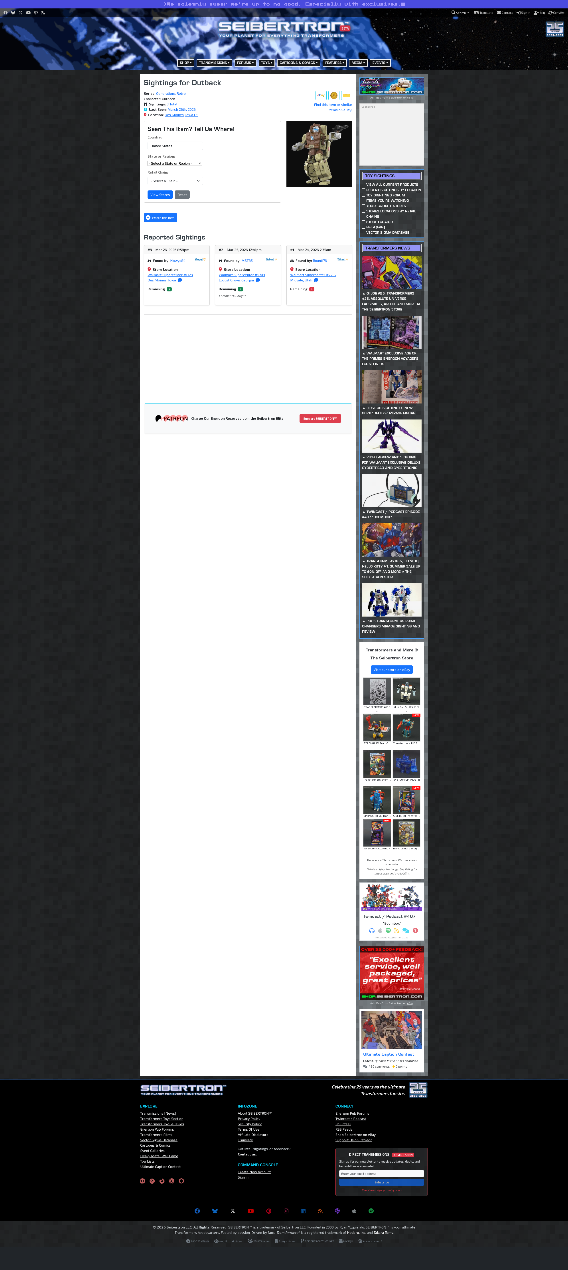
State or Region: (161, 156)
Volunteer (343, 1124)
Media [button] (357, 63)
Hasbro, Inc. (356, 1232)
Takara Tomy (383, 1232)
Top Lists (147, 1161)
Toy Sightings (379, 175)
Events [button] (379, 63)
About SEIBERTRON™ (255, 1113)
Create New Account (254, 1172)
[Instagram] (286, 1211)
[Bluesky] (215, 1211)
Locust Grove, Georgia (237, 280)
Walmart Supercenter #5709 (242, 275)
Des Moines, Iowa (162, 280)
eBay (410, 97)
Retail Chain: (158, 172)
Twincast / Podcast (350, 1118)
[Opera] (181, 1181)
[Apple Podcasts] (354, 1211)
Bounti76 (320, 260)
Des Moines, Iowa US (181, 115)
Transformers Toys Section (161, 1118)
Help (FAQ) (375, 227)
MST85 (247, 260)
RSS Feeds (343, 1129)
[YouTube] (250, 1211)
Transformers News (387, 248)
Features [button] (333, 63)
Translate (245, 1140)
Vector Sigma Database (388, 232)
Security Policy (250, 1124)
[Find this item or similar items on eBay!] (321, 95)
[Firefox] (162, 1181)
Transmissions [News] (158, 1113)
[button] (460, 13)
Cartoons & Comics (155, 1145)
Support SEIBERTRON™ (320, 418)
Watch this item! (163, 218)
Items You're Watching (387, 200)
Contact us (247, 1154)
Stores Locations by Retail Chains (391, 214)
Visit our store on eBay (392, 669)
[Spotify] (371, 1211)
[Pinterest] (269, 1211)
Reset (182, 194)
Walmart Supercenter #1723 (170, 275)
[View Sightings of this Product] (346, 95)
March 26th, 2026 (182, 109)
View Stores (160, 194)
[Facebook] (197, 1211)
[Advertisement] (117, 140)
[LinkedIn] (303, 1211)
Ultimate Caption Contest (388, 1054)
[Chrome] (142, 1181)
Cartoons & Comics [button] (297, 63)
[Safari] (152, 1181)
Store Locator (379, 222)
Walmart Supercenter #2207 (313, 275)
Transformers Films (156, 1134)
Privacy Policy (249, 1118)
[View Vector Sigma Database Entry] (333, 95)
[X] (233, 1211)
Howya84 (177, 260)
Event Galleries (152, 1150)
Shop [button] (184, 63)
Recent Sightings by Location (393, 190)
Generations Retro (171, 93)
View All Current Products (392, 184)
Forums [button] (244, 63)
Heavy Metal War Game (159, 1156)
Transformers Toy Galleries (162, 1124)
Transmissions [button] (213, 63)
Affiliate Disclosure (253, 1134)
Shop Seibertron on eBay (355, 1134)
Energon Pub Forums (157, 1129)
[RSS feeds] (320, 1211)
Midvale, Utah (301, 280)
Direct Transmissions (381, 1154)
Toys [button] (265, 63)
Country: (155, 137)
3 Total (172, 104)
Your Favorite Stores (386, 206)
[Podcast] (337, 1211)
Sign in (243, 1177)
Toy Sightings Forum (385, 195)
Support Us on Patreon (353, 1140)
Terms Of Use (248, 1129)
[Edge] (171, 1181)
